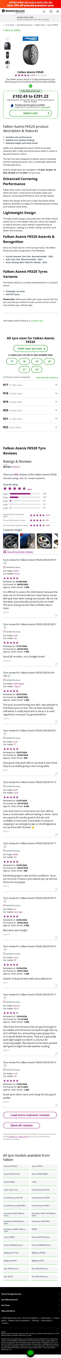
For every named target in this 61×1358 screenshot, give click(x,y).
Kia (14, 909)
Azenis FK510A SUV (11, 1174)
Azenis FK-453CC (10, 1166)
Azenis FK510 (37, 1166)
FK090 (34, 1229)
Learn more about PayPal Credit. (31, 1348)
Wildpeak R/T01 (38, 1261)
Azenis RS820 (9, 1182)
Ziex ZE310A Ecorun (40, 1268)
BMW (15, 854)
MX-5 (16, 1008)
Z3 (15, 857)
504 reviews (41, 75)
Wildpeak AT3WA (38, 1253)
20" (49, 361)
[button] (44, 11)
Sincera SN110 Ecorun (41, 1237)
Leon (16, 792)
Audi (15, 635)
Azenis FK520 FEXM (39, 1174)
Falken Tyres (40, 25)
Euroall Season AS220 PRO (14, 1205)
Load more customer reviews (30, 1115)
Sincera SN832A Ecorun (13, 1245)
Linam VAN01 (9, 1237)
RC (15, 960)
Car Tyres (10, 25)
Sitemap (35, 1320)
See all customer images (20, 551)
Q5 (15, 638)
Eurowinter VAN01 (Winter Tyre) (14, 1230)
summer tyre (37, 320)
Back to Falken (13, 30)
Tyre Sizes (5, 1305)
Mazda (16, 1005)
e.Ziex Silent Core (11, 1190)
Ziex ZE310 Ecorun (11, 1268)
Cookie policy (46, 1318)
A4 (15, 1076)
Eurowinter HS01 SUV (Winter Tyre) (44, 1214)
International (46, 1320)
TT (15, 744)
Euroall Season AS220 (40, 1197)
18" (24, 361)
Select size (30, 113)
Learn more (45, 107)
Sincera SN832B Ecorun (41, 1245)
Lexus (16, 957)
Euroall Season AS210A (13, 1197)
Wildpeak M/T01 (10, 1261)
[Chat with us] (30, 1353)
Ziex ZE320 (8, 1276)
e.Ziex (34, 1182)
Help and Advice (8, 1311)
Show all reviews (21, 1125)
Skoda (16, 570)
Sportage (18, 912)
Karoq (17, 573)
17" (12, 361)
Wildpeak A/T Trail (11, 1253)
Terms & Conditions (30, 1318)
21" (24, 369)
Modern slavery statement (19, 1320)
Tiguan (17, 686)
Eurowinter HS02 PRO (41, 1221)
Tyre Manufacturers (25, 25)
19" (37, 361)
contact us (13, 1136)
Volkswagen (18, 683)
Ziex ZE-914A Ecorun (40, 1276)
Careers (5, 1323)
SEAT (15, 790)
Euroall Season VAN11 (41, 1205)
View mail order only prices (47, 377)
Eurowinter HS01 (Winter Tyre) (14, 1214)
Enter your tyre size (30, 348)
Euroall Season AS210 (40, 1190)
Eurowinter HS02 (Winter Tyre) (14, 1222)
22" (37, 369)
